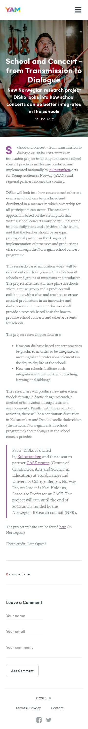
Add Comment (22, 670)
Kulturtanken (59, 169)
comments (16, 574)
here (62, 526)
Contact (57, 708)
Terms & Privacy (28, 708)
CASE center (38, 462)
